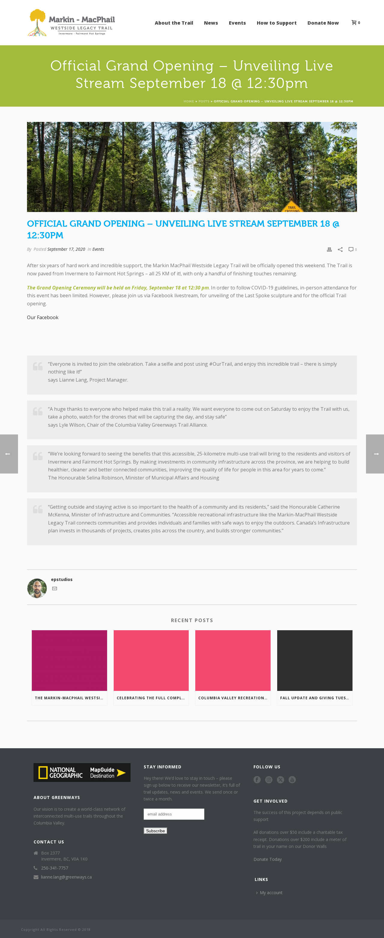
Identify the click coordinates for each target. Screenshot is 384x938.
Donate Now (323, 23)
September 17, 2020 (66, 249)
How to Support (277, 23)
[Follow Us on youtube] (292, 780)
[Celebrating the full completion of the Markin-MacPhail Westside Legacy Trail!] (151, 660)
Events (237, 23)
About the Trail (174, 23)
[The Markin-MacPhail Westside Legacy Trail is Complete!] (69, 660)
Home (189, 101)
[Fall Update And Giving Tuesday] (314, 660)
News (211, 23)
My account (271, 892)
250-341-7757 (54, 868)
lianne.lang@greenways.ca (66, 877)
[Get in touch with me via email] (54, 589)
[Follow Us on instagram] (268, 780)
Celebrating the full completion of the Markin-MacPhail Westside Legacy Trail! (153, 697)
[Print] (329, 249)
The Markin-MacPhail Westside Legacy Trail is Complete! (71, 697)
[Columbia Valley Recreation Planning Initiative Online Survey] (233, 660)
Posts (204, 101)
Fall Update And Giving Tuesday (316, 697)
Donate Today (268, 859)
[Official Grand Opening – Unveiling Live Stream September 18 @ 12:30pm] (192, 167)
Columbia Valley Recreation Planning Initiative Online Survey (234, 697)
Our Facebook (42, 317)
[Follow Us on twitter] (280, 780)
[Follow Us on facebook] (257, 780)
